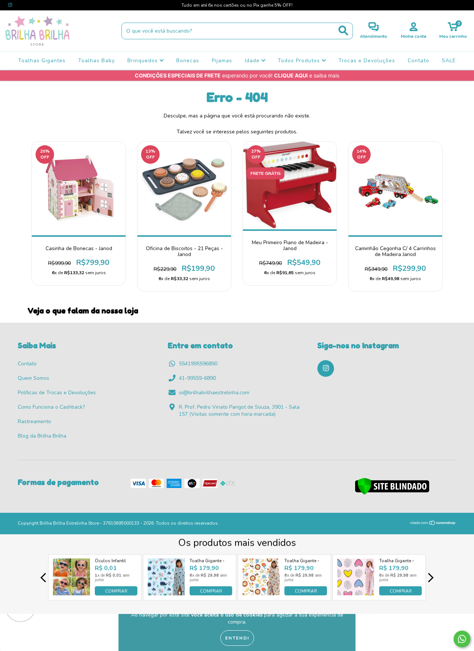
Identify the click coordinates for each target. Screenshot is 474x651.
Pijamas (222, 60)
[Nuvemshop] (433, 524)
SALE (449, 60)
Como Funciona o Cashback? (51, 407)
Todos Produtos (300, 60)
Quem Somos (33, 378)
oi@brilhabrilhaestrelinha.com (214, 392)
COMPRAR (116, 591)
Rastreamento (34, 421)
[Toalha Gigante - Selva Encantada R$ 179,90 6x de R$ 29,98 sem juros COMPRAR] (261, 593)
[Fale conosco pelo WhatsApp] (462, 639)
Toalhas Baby (96, 60)
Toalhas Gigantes (42, 60)
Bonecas (187, 60)
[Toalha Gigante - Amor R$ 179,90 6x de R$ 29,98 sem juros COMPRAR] (356, 593)
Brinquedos (143, 60)
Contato (418, 60)
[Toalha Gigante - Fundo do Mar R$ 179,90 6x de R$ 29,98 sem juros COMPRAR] (166, 593)
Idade (253, 60)
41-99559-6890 (197, 378)
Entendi (237, 638)
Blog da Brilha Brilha (42, 435)
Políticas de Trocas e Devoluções (57, 392)
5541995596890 (198, 363)
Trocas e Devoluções (366, 60)
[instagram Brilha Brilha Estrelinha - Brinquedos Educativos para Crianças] (10, 5)
